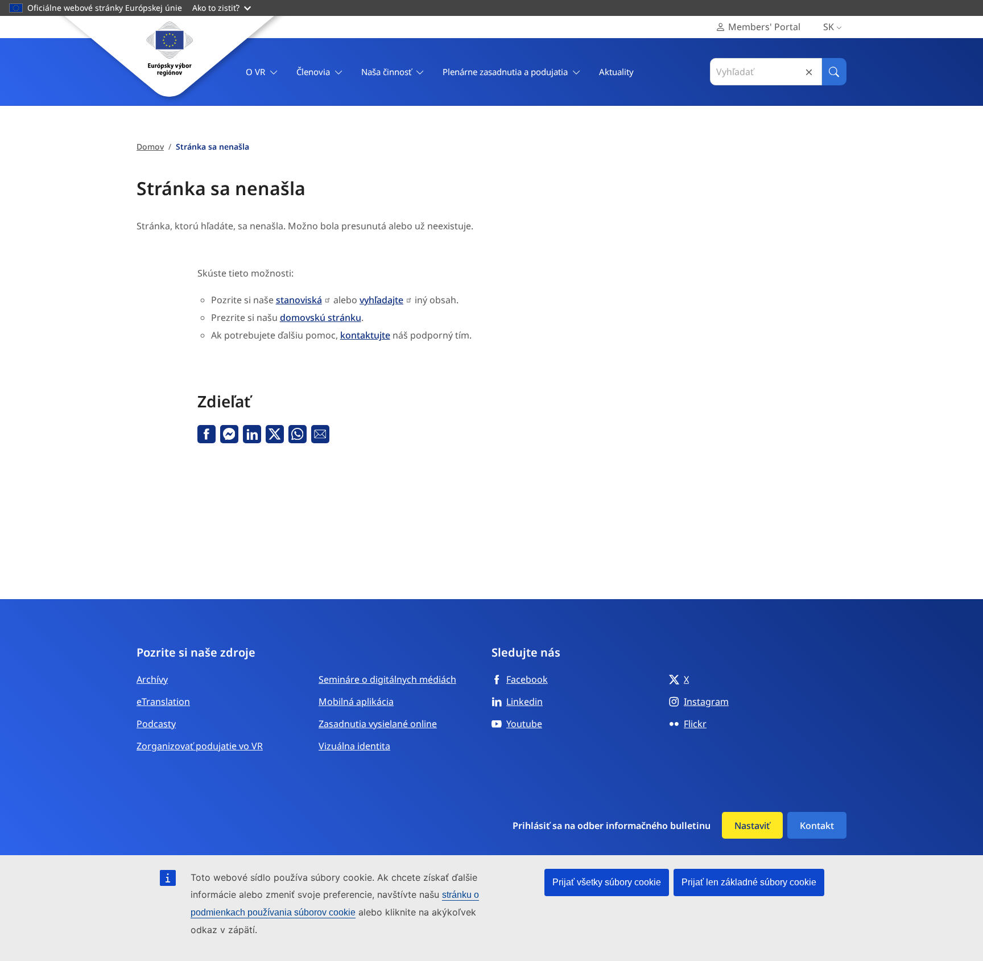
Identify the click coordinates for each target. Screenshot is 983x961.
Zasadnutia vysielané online (378, 723)
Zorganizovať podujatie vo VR (200, 746)
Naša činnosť (386, 71)
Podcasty (156, 723)
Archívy (152, 679)
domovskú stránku (320, 317)
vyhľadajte (381, 300)
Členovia (313, 71)
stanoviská (299, 300)
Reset (809, 72)
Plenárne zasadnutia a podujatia (505, 71)
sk (828, 26)
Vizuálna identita (354, 746)
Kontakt (817, 825)
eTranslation (163, 701)
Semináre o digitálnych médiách (387, 679)
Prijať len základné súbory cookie (749, 882)
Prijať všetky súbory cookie (606, 882)
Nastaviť (752, 825)
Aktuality (616, 71)
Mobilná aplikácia (356, 701)
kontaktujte (365, 335)
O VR (255, 71)
